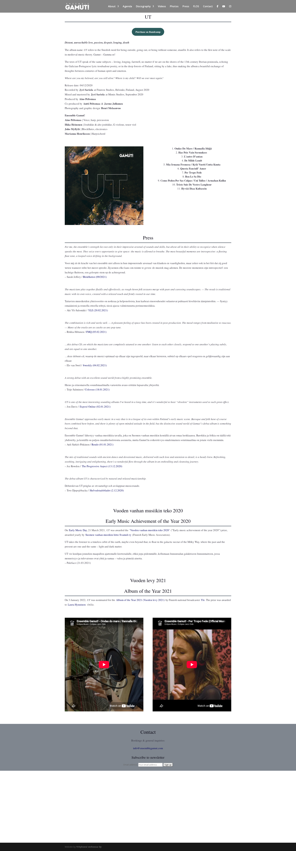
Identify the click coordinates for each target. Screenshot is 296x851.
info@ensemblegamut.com (148, 748)
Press (186, 6)
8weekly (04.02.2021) (95, 365)
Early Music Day (78, 530)
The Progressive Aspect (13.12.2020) (102, 466)
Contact (208, 6)
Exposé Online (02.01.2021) (95, 406)
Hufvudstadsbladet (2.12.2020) (107, 490)
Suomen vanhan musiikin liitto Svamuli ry (108, 535)
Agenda (127, 6)
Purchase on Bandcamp (148, 32)
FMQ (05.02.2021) (96, 332)
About (112, 6)
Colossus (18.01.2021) (97, 389)
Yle (203, 600)
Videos (162, 6)
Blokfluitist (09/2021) (95, 277)
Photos (174, 6)
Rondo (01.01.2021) (102, 444)
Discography (143, 6)
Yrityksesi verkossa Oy (89, 846)
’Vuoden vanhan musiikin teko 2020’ (149, 530)
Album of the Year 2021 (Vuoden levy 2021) (140, 600)
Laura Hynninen (77, 604)
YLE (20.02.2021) (98, 310)
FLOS (196, 6)
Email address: (130, 764)
